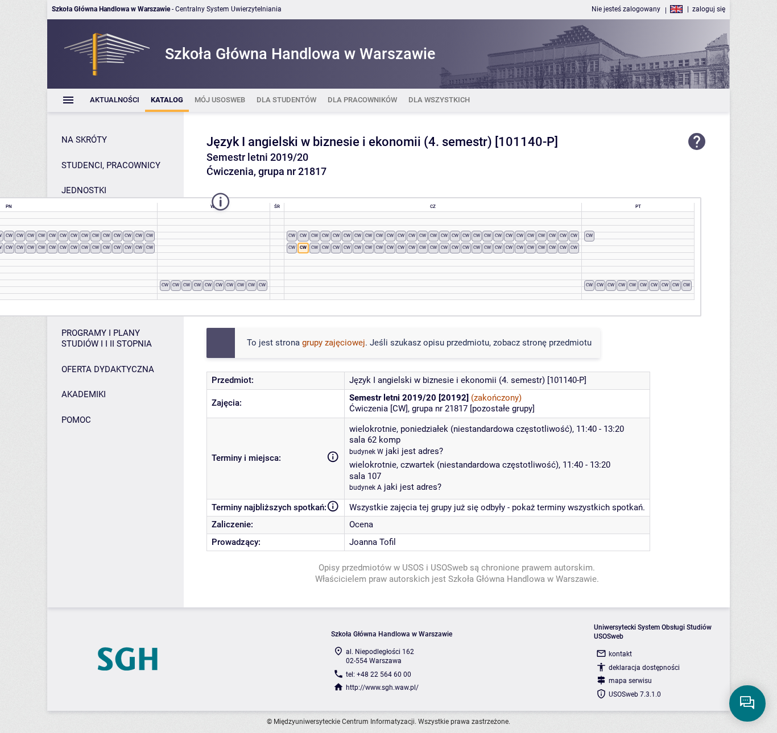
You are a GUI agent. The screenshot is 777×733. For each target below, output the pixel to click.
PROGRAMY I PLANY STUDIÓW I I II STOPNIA (106, 338)
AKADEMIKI (83, 394)
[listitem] (114, 100)
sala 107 (365, 476)
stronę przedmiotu (557, 343)
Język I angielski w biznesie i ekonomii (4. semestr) (349, 142)
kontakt (620, 654)
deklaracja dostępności (644, 668)
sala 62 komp (374, 440)
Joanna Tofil (372, 542)
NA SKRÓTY (84, 140)
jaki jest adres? (414, 451)
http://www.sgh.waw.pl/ (382, 688)
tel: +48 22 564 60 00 (378, 674)
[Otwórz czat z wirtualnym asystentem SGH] (747, 703)
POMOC (76, 420)
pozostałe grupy (502, 408)
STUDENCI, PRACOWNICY (110, 165)
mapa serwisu (630, 681)
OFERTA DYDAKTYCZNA (107, 369)
